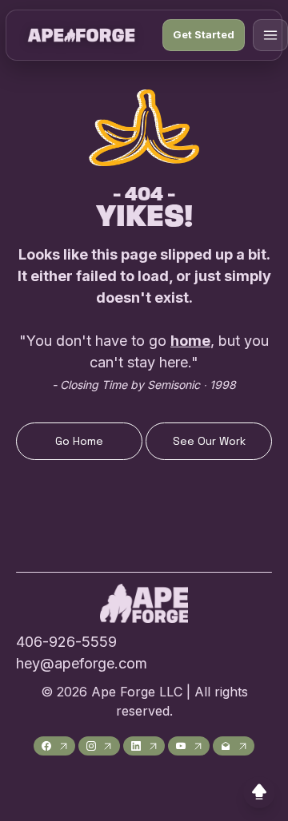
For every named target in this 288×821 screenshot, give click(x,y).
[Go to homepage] (81, 35)
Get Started (203, 34)
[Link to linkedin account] (144, 746)
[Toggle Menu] (270, 35)
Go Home (79, 441)
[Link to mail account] (233, 746)
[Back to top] (259, 792)
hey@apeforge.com (81, 663)
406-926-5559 (66, 641)
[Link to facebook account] (54, 746)
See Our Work (209, 441)
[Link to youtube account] (189, 746)
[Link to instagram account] (99, 746)
